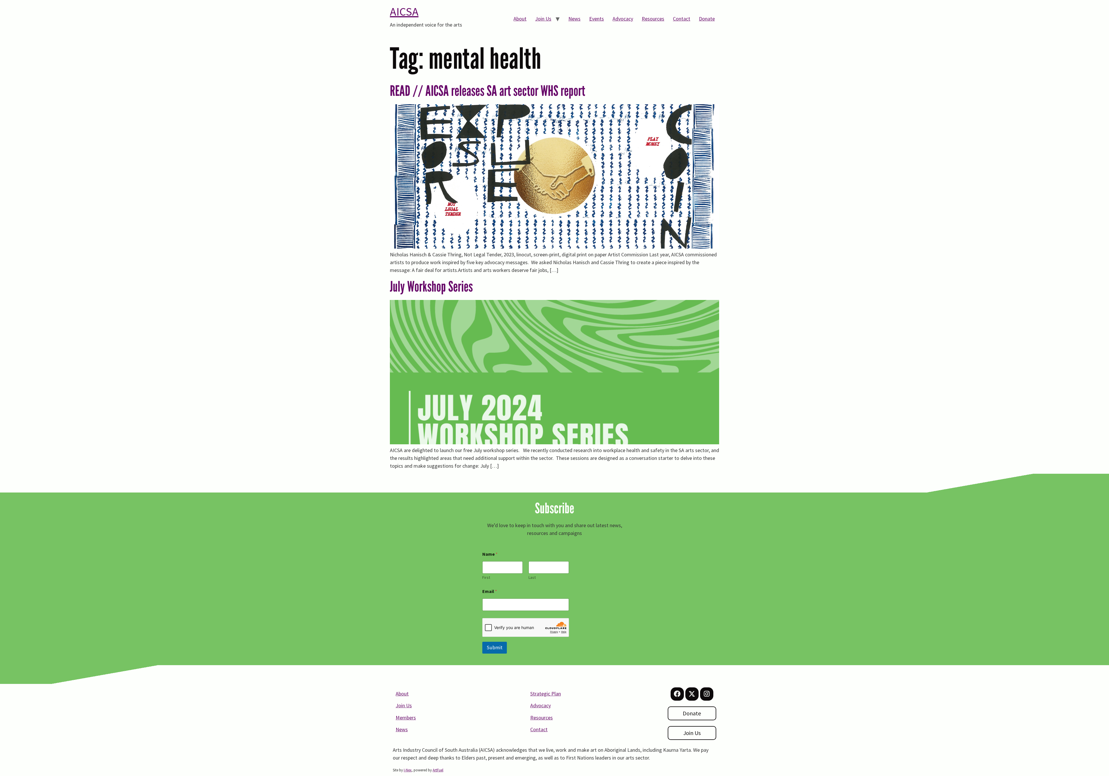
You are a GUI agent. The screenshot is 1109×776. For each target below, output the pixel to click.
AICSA (404, 11)
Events (596, 18)
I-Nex (408, 770)
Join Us (543, 18)
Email (489, 591)
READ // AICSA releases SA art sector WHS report (487, 91)
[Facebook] (677, 694)
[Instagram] (706, 694)
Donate (707, 18)
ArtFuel (438, 770)
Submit (495, 647)
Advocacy (623, 18)
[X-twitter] (692, 694)
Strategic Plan (545, 693)
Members (406, 717)
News (574, 18)
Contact (681, 18)
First (486, 577)
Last (532, 577)
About (519, 18)
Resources (653, 18)
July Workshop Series (431, 286)
